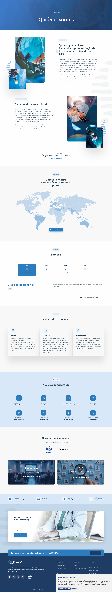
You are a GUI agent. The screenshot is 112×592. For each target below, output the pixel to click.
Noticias (76, 562)
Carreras (92, 562)
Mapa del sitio (92, 573)
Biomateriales (60, 574)
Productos (60, 562)
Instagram (18, 577)
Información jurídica (94, 570)
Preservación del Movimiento (64, 571)
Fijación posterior (61, 565)
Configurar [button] (74, 588)
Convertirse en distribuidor (56, 229)
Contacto (95, 553)
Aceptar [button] (61, 588)
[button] (99, 269)
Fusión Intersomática (62, 568)
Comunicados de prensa (80, 568)
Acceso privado (20, 535)
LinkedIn (14, 577)
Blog (75, 571)
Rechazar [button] (67, 588)
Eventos (76, 565)
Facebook (9, 577)
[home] (26, 562)
